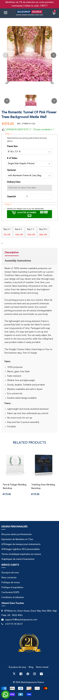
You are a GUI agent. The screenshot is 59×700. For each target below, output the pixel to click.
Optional (11, 170)
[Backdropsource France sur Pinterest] (27, 674)
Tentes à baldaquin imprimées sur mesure (21, 554)
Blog (31, 667)
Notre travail (42, 667)
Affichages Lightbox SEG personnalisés (20, 549)
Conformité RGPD (10, 592)
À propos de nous (10, 573)
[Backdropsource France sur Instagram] (34, 674)
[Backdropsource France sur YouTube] (41, 674)
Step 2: (8, 204)
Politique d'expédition (12, 587)
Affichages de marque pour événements (20, 544)
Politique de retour (10, 583)
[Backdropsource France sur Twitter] (14, 674)
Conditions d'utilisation (12, 597)
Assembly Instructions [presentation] (18, 261)
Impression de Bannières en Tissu (17, 539)
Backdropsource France (32, 682)
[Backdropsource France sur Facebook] (20, 674)
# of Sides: (12, 158)
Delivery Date (13, 182)
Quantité (11, 197)
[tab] (18, 253)
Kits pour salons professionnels (16, 534)
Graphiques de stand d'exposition (17, 559)
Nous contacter (9, 578)
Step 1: (8, 134)
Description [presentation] (12, 252)
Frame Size (12, 146)
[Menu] (6, 13)
